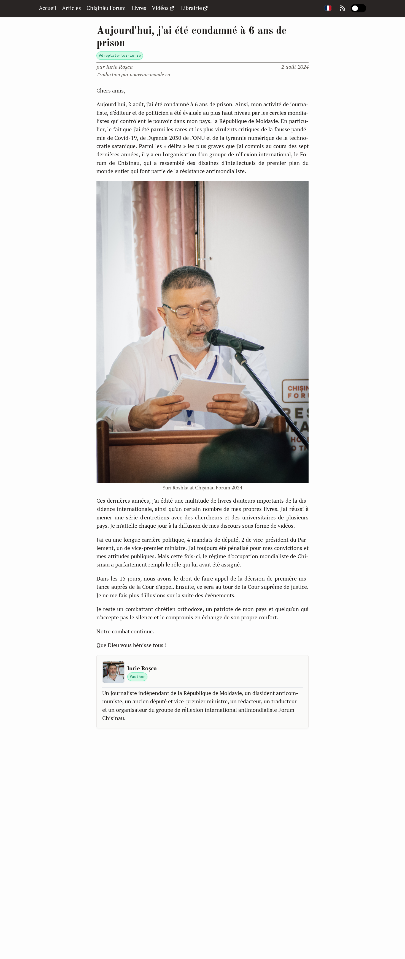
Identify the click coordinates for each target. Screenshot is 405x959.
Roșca (119, 66)
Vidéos (160, 8)
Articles (71, 8)
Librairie (191, 8)
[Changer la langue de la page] (328, 8)
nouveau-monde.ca (150, 74)
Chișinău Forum (106, 8)
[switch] (358, 8)
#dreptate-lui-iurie (120, 55)
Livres (138, 8)
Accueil (47, 8)
